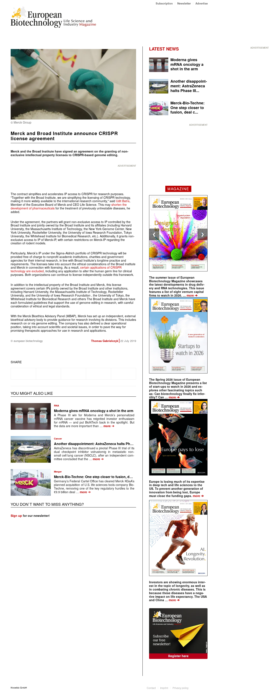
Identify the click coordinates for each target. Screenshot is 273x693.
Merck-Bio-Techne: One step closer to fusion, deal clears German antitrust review (119, 476)
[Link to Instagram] (204, 687)
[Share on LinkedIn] (98, 373)
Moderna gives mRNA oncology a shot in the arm (93, 410)
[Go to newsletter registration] (178, 633)
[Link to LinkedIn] (198, 687)
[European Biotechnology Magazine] (53, 18)
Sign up (16, 515)
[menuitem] (164, 3)
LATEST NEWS (164, 49)
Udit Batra (122, 201)
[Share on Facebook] (23, 373)
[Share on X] (48, 373)
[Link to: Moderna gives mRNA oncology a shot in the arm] (31, 416)
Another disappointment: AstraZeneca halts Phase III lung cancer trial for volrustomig (123, 443)
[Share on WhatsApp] (73, 373)
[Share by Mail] (123, 373)
